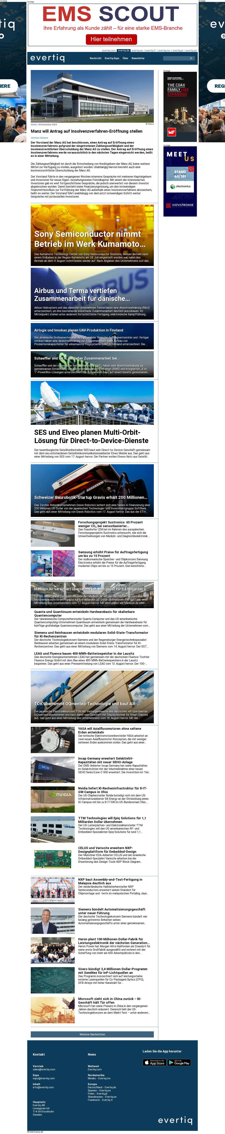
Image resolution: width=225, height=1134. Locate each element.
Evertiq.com (95, 1069)
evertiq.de (123, 50)
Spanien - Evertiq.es (99, 1090)
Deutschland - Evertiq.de (102, 1087)
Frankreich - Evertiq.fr (100, 1100)
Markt (33, 124)
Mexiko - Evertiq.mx (99, 1078)
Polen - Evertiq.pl (97, 1093)
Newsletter (138, 58)
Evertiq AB (47, 58)
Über (125, 58)
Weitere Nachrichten (92, 1034)
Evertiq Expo (112, 58)
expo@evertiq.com (44, 1078)
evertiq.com (109, 50)
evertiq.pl (178, 50)
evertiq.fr (150, 50)
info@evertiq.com (43, 1087)
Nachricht (95, 58)
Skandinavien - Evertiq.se (102, 1096)
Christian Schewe (39, 138)
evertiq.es (137, 50)
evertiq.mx (164, 50)
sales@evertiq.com (44, 1069)
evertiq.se (191, 50)
